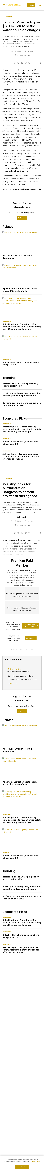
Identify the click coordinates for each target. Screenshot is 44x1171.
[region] (22, 1163)
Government (7, 16)
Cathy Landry (22, 517)
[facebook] (15, 63)
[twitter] (22, 63)
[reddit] (26, 63)
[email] (29, 63)
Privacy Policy (35, 1161)
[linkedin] (18, 63)
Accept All (22, 1167)
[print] (40, 63)
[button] (4, 5)
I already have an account (22, 649)
